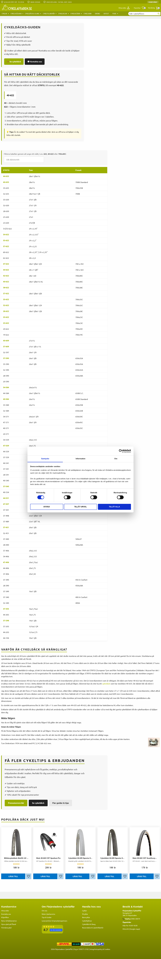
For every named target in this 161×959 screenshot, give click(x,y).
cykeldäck (106, 683)
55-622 (6, 240)
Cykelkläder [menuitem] (75, 13)
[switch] (67, 497)
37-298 (6, 620)
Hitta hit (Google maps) (131, 929)
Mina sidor (5, 910)
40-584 (6, 399)
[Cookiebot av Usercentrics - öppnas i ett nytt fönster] (120, 451)
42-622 (6, 275)
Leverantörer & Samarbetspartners (54, 921)
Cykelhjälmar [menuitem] (16, 13)
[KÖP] (13, 876)
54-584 (6, 387)
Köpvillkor (5, 917)
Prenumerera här (16, 803)
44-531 (6, 498)
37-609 (6, 346)
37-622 (6, 293)
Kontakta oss (6, 914)
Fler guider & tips (60, 803)
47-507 (6, 504)
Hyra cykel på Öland (8, 924)
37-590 (6, 358)
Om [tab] (115, 459)
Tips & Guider (47, 917)
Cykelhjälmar (87, 921)
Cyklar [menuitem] (4, 13)
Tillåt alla (114, 507)
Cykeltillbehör (98, 928)
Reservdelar (86, 928)
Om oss (44, 910)
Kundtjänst (153, 2)
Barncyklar (86, 917)
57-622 (6, 246)
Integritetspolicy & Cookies (100, 949)
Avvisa (46, 507)
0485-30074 (135, 919)
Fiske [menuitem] (114, 13)
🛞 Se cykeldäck (14, 61)
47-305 (6, 609)
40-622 (6, 281)
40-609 (6, 340)
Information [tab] (80, 459)
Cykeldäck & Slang (88, 924)
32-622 (6, 305)
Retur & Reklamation (9, 921)
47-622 (6, 264)
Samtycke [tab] (45, 459)
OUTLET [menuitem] (106, 13)
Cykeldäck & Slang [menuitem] (32, 13)
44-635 (6, 176)
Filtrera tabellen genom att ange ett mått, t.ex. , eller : (35, 154)
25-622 (6, 317)
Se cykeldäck (38, 803)
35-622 (6, 299)
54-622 (6, 234)
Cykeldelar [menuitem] (62, 13)
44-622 (6, 269)
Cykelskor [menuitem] (87, 13)
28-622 (6, 311)
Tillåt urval (80, 507)
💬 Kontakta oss (34, 61)
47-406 (6, 562)
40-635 (6, 182)
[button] (139, 8)
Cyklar (84, 910)
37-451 (6, 527)
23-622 (6, 323)
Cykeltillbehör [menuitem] (49, 13)
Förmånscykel (6, 928)
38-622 (6, 287)
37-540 (6, 486)
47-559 (6, 445)
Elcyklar (85, 914)
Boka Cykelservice (48, 914)
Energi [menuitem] (97, 13)
